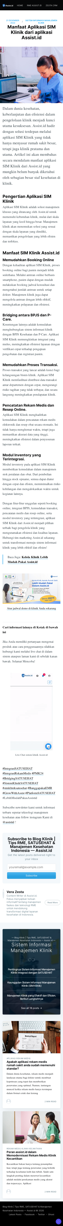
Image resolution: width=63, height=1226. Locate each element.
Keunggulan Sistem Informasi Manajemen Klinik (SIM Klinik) (31, 984)
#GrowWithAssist (14, 793)
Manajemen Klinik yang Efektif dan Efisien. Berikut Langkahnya (31, 997)
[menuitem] (20, 5)
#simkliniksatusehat (15, 788)
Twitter (41, 1214)
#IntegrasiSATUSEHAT (18, 768)
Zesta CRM (52, 5)
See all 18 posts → (31, 1008)
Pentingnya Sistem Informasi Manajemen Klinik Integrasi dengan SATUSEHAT (31, 971)
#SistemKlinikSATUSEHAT (20, 783)
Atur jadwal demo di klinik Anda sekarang (31, 608)
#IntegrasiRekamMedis (17, 773)
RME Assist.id (34, 5)
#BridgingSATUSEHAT (18, 778)
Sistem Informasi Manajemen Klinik (41, 21)
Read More (52, 902)
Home (20, 5)
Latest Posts (15, 1214)
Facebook (30, 1214)
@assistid (8, 822)
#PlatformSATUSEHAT (40, 793)
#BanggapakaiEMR (40, 788)
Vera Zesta (15, 892)
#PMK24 (37, 773)
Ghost (51, 1214)
